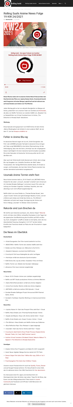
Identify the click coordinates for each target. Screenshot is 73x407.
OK (29, 404)
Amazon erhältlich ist (20, 131)
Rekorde (42, 213)
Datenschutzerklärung (38, 404)
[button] (65, 3)
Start (5, 9)
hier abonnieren (40, 370)
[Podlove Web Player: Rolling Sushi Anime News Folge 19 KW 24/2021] (25, 73)
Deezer (43, 365)
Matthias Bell (9, 19)
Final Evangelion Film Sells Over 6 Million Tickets (20, 361)
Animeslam (42, 110)
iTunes (38, 365)
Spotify (33, 365)
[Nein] (71, 403)
